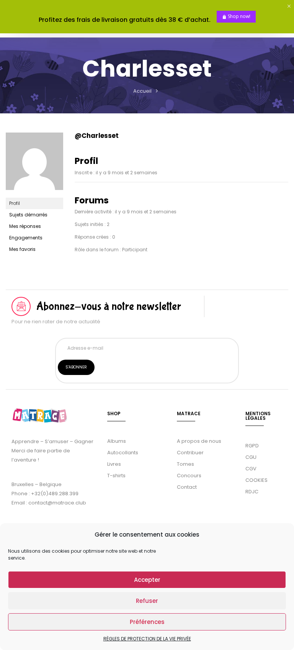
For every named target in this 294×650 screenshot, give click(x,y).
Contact (187, 487)
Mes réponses (25, 226)
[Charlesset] (34, 136)
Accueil (142, 91)
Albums (116, 441)
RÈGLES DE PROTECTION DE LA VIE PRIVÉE (147, 638)
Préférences (147, 622)
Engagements (25, 237)
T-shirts (116, 475)
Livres (114, 464)
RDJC (252, 491)
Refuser (147, 601)
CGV (250, 468)
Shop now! (239, 16)
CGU (250, 457)
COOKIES (256, 480)
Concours (189, 475)
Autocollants (122, 452)
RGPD (252, 445)
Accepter (147, 580)
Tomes (185, 464)
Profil (14, 203)
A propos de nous (199, 441)
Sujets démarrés (28, 214)
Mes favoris (22, 249)
